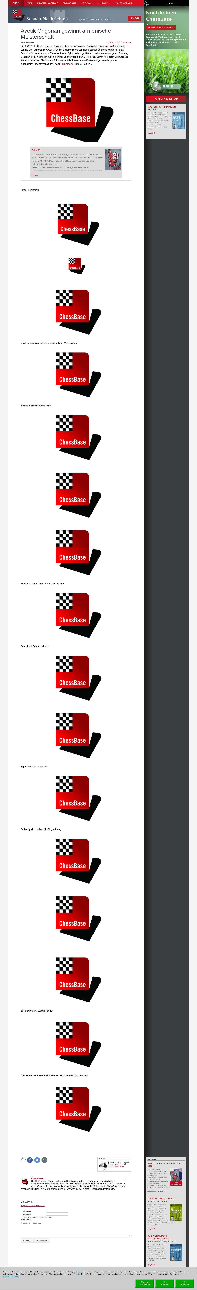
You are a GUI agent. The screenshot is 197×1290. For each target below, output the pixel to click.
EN (105, 20)
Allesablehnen (164, 1283)
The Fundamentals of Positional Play (160, 1200)
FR (111, 20)
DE (102, 20)
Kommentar (26, 1219)
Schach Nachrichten (47, 18)
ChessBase (37, 1178)
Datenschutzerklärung (11, 1276)
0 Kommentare (125, 42)
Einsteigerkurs (124, 3)
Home (29, 3)
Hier (79, 1274)
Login (170, 3)
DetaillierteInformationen (144, 1283)
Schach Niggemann (116, 1166)
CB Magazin (70, 3)
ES (108, 20)
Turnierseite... (68, 64)
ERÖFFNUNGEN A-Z (47, 3)
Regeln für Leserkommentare (33, 1206)
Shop (16, 3)
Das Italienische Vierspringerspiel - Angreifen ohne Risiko (161, 1239)
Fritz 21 (35, 150)
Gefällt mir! (113, 42)
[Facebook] (30, 1160)
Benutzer (27, 1211)
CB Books (87, 3)
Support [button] (102, 3)
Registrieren (46, 1217)
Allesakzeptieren (185, 1283)
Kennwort (27, 1214)
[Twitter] (37, 1160)
